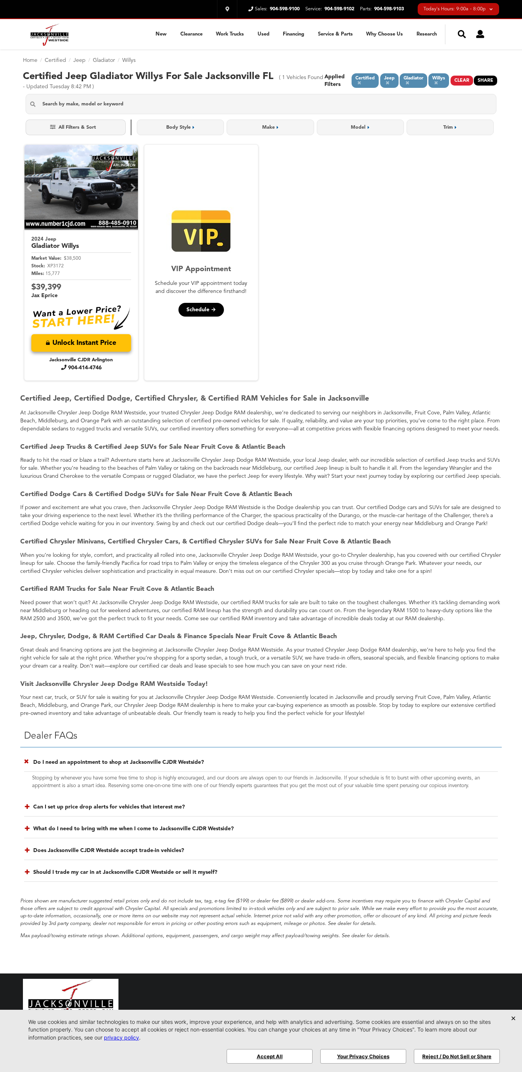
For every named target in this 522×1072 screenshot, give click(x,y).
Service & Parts (335, 34)
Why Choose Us (384, 34)
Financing (293, 34)
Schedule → (201, 309)
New (161, 34)
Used (263, 34)
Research (427, 34)
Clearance (191, 34)
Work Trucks (230, 34)
